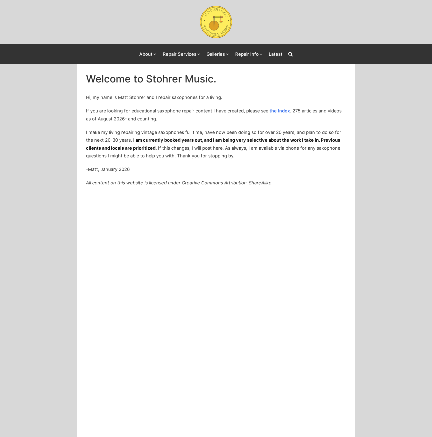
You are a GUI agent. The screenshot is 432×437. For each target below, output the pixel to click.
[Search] (290, 54)
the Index (280, 110)
